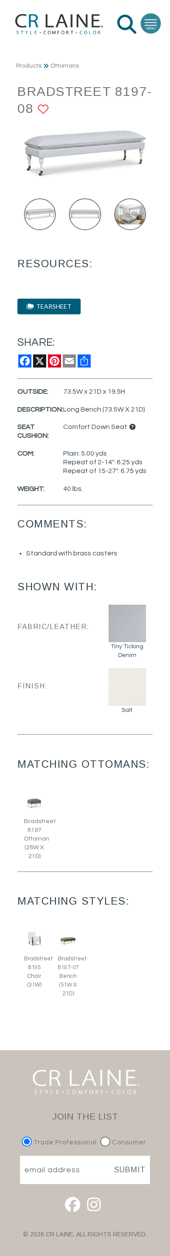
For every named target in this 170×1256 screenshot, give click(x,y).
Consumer (128, 1142)
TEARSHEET (52, 306)
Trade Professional (64, 1142)
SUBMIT (130, 1169)
